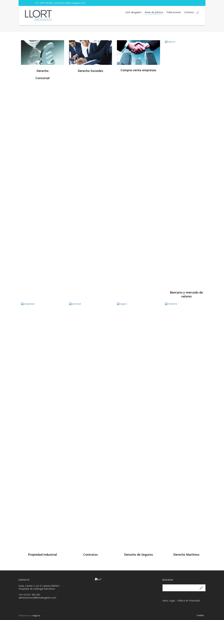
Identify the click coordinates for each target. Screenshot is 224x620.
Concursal (42, 78)
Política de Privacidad (188, 600)
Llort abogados (133, 12)
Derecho (43, 71)
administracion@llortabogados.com (69, 3)
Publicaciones (173, 12)
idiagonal (36, 615)
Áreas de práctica (154, 12)
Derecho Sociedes (90, 71)
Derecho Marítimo (186, 554)
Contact (200, 615)
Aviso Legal (169, 600)
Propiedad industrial (42, 554)
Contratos (90, 554)
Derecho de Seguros (138, 554)
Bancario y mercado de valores (186, 294)
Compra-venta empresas (138, 70)
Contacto (189, 12)
